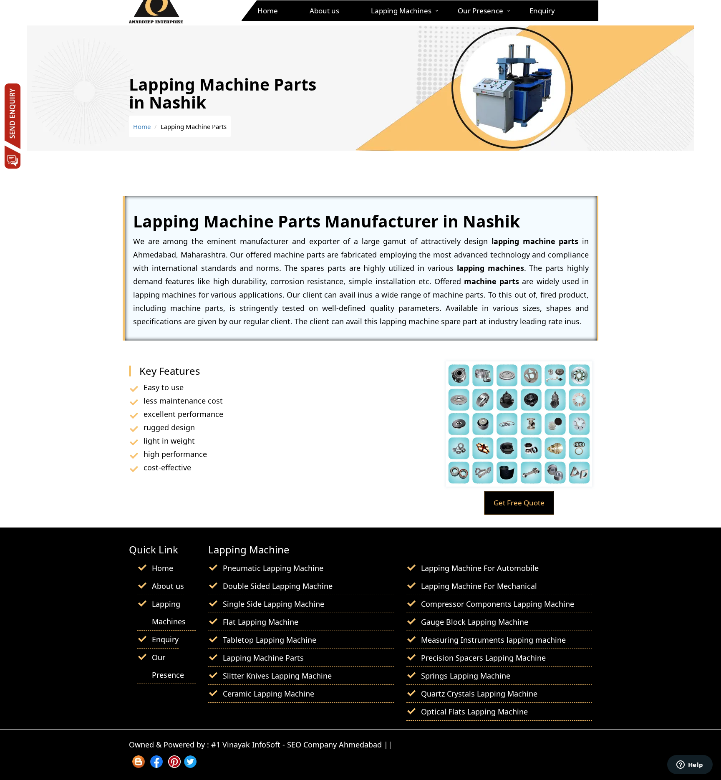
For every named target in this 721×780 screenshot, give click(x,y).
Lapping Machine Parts (263, 658)
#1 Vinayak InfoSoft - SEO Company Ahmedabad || (301, 745)
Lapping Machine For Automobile (480, 568)
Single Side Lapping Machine (273, 604)
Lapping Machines (401, 10)
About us (324, 10)
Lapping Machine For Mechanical (479, 586)
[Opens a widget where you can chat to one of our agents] (690, 765)
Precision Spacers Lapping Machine (483, 658)
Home (267, 10)
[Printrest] (174, 765)
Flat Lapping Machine (260, 622)
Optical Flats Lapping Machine (474, 712)
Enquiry (542, 10)
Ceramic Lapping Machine (268, 694)
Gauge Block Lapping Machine (474, 622)
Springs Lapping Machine (465, 676)
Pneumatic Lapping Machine (273, 568)
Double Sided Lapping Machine (278, 586)
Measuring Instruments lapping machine (493, 640)
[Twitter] (190, 765)
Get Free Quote (519, 502)
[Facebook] (156, 765)
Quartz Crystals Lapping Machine (479, 694)
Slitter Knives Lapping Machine (277, 676)
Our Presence (480, 10)
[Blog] (138, 765)
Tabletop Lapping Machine (269, 640)
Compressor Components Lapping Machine (497, 604)
